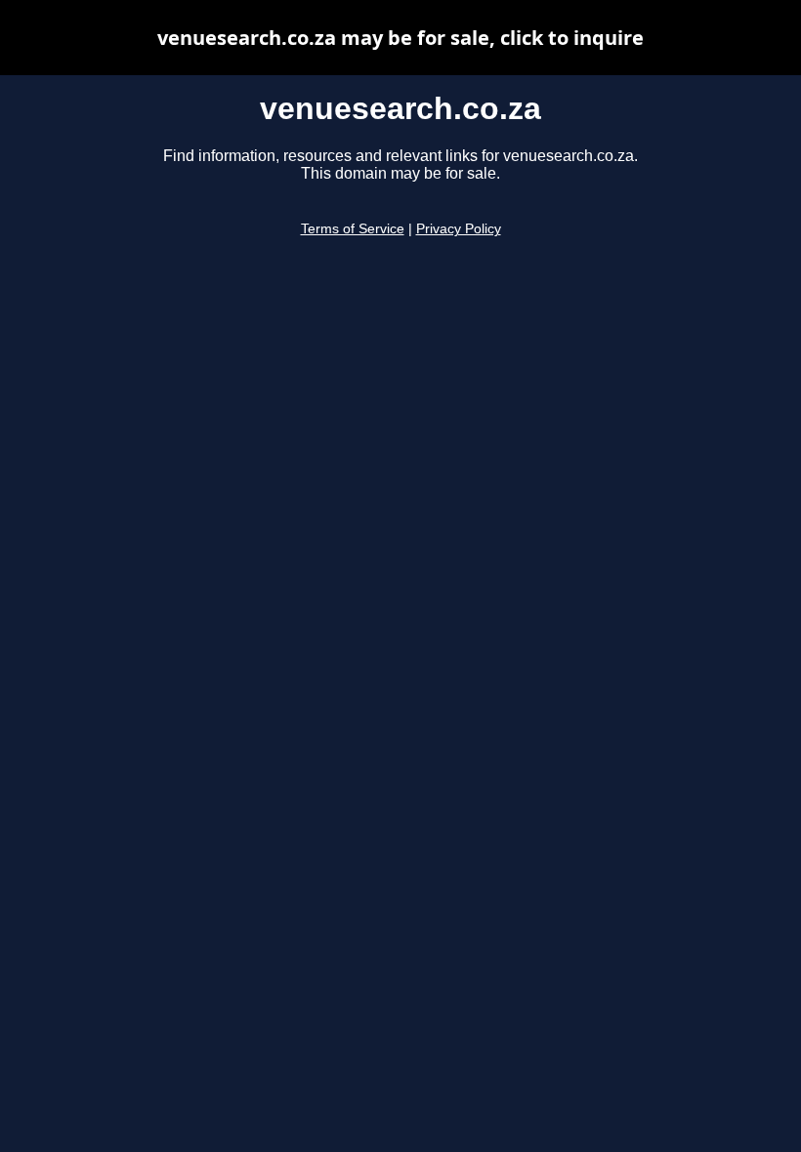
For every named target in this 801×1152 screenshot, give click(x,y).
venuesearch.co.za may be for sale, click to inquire (400, 37)
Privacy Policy (458, 229)
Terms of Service (352, 229)
